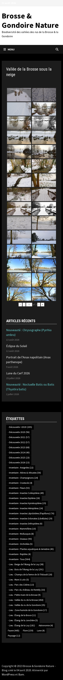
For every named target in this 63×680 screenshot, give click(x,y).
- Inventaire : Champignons (23, 477)
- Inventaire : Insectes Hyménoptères (27, 503)
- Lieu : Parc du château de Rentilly (26, 589)
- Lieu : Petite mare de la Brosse (24, 594)
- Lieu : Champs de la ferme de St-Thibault (30, 574)
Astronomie (46, 625)
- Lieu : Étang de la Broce (22, 615)
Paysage (14, 635)
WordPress (8, 674)
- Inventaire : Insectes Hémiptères (25, 508)
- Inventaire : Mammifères (22, 528)
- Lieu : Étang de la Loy (21, 625)
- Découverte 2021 (19, 437)
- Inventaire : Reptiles (19, 554)
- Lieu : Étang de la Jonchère (23, 620)
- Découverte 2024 (19, 452)
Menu (11, 49)
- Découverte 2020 (19, 432)
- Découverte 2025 (19, 457)
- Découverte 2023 (19, 447)
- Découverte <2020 (20, 427)
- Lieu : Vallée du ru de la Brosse (25, 600)
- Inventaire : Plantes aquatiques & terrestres (31, 549)
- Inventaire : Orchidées (20, 544)
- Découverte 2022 (19, 442)
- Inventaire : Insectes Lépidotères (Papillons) (31, 513)
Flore (28, 630)
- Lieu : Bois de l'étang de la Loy (26, 569)
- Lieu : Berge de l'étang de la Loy (26, 564)
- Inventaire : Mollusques (21, 533)
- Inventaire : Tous (19, 559)
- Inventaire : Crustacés (20, 482)
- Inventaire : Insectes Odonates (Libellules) (30, 518)
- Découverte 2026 (19, 462)
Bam (21, 674)
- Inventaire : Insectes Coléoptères (26, 493)
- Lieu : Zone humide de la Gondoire (27, 610)
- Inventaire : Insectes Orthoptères (25, 523)
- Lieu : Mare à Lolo (18, 579)
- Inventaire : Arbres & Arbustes (24, 472)
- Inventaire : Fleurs (19, 488)
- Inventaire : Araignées (20, 467)
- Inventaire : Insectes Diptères (24, 498)
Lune (41, 630)
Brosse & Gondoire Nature (30, 20)
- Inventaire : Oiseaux (20, 538)
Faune (13, 630)
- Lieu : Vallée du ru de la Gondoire (26, 605)
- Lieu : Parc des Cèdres (21, 584)
